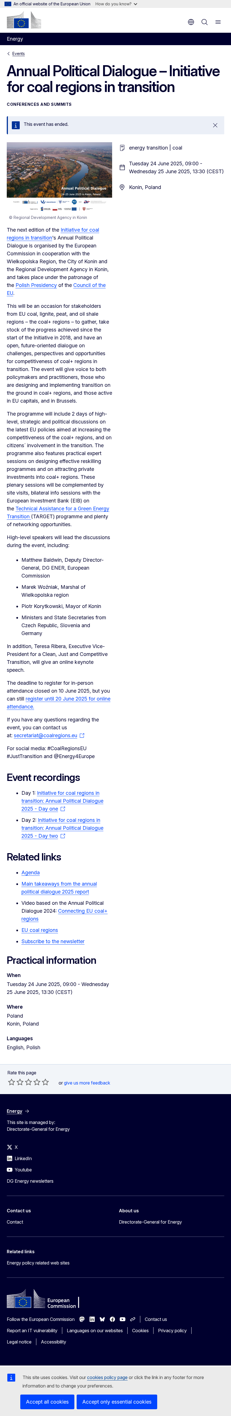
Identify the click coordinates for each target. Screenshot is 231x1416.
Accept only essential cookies (117, 1402)
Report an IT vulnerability (32, 1330)
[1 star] (11, 1082)
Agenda (30, 872)
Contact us (156, 1319)
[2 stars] (15, 1082)
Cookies (140, 1330)
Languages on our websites (95, 1330)
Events (18, 53)
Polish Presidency (36, 285)
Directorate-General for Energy (150, 1222)
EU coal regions (39, 930)
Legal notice (19, 1342)
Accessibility (53, 1342)
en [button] (191, 22)
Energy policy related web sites (38, 1263)
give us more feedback (87, 1083)
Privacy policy (172, 1330)
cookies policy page (107, 1377)
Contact (15, 1222)
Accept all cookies (47, 1402)
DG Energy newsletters (30, 1181)
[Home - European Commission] (24, 19)
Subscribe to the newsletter (53, 941)
